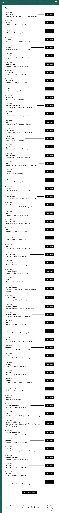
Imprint (7, 510)
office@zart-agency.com (29, 506)
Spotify (50, 508)
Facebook (50, 506)
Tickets (50, 14)
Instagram (50, 510)
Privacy (7, 508)
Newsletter (9, 506)
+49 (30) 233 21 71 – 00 (30, 508)
